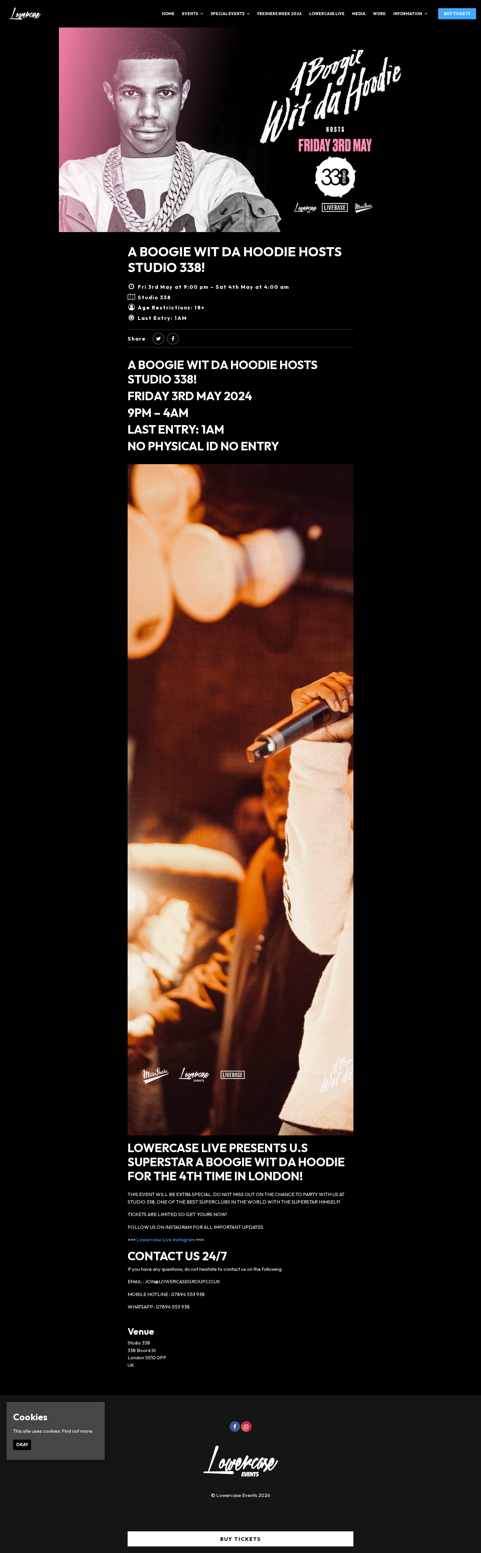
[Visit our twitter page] (158, 338)
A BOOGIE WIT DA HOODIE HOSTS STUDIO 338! (235, 259)
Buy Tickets (457, 13)
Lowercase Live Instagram (165, 1239)
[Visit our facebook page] (173, 338)
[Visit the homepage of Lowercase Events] (23, 14)
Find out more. (77, 1431)
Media (358, 13)
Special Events (227, 13)
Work (379, 13)
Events (190, 13)
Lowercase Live (327, 13)
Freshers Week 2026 (279, 13)
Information (407, 13)
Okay (22, 1444)
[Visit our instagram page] (246, 1427)
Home (168, 13)
